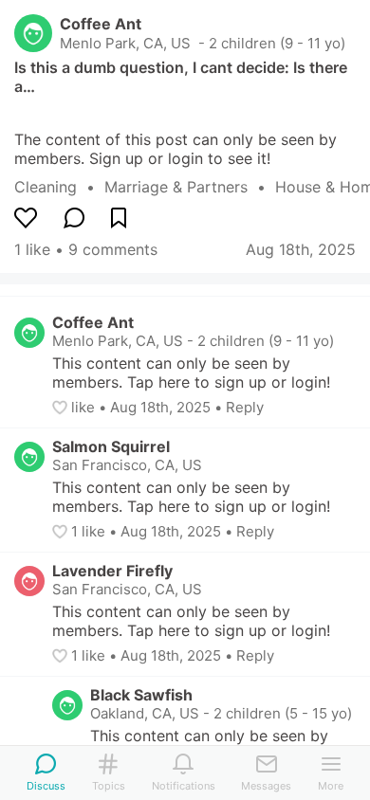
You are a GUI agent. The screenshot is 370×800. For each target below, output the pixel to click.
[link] (59, 186)
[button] (61, 407)
